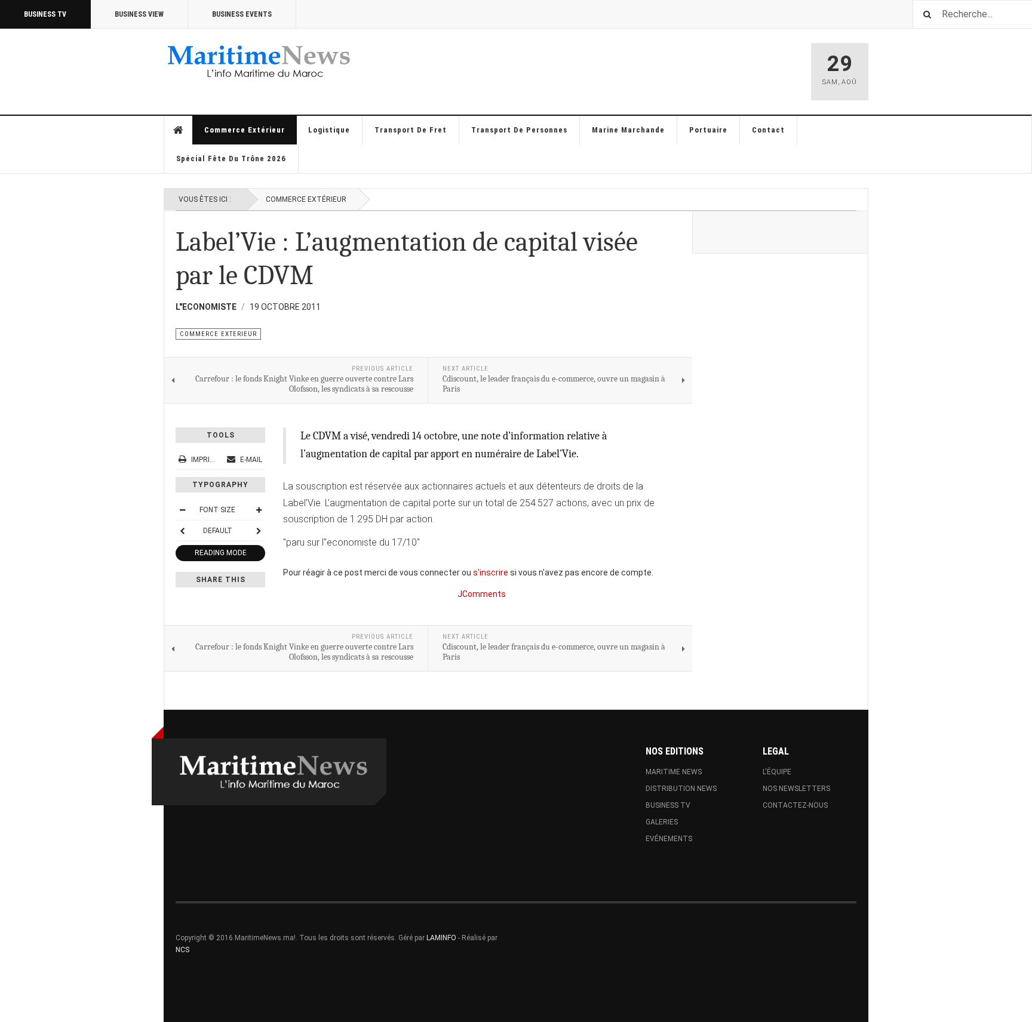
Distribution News (681, 788)
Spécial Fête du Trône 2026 (231, 158)
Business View (139, 14)
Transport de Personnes (519, 129)
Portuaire (708, 129)
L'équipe (777, 772)
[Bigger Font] (258, 509)
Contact (768, 129)
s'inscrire (490, 572)
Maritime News (674, 772)
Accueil (178, 130)
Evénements (669, 839)
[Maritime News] (259, 61)
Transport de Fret (410, 129)
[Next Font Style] (258, 530)
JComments (481, 594)
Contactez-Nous (795, 805)
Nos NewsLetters (796, 788)
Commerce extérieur (244, 129)
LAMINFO (441, 938)
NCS (182, 950)
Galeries (662, 822)
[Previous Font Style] (182, 530)
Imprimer (207, 459)
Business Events (242, 14)
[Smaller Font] (182, 509)
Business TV (45, 14)
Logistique (329, 129)
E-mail (250, 459)
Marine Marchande (628, 129)
